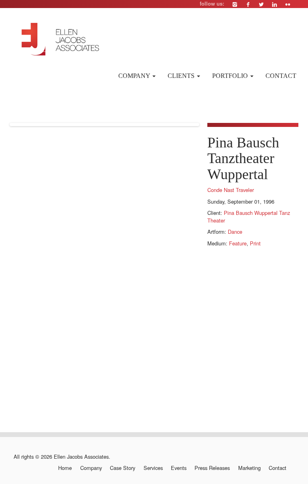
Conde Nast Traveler (230, 190)
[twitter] (261, 4)
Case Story (122, 468)
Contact (280, 76)
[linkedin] (274, 4)
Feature (238, 243)
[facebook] (248, 4)
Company (135, 76)
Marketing (249, 468)
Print (255, 243)
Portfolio (230, 76)
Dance (235, 231)
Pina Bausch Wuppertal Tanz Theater (248, 216)
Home (65, 468)
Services (153, 468)
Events (178, 468)
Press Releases (212, 468)
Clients (182, 76)
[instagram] (234, 4)
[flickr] (287, 4)
